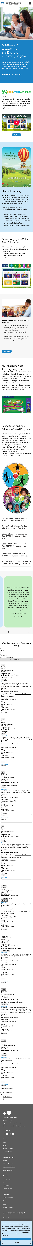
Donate (5, 1160)
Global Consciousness (9, 1170)
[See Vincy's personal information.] (6, 680)
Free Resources (7, 1179)
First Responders (7, 1188)
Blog (4, 1182)
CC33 (3, 734)
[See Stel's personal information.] (5, 841)
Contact (5, 1201)
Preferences (16, 1242)
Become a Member (8, 1164)
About (4, 1142)
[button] (16, 649)
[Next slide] (27, 632)
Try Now (16, 135)
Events (4, 1204)
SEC (3, 787)
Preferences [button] (5, 1235)
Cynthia (4, 1004)
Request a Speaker (8, 1197)
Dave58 (4, 1055)
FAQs (4, 1145)
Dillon (3, 762)
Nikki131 (4, 900)
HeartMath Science (8, 1148)
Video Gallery (6, 1185)
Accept (16, 1239)
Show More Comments (7, 1088)
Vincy (3, 680)
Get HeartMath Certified (9, 1167)
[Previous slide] (8, 632)
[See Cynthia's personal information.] (7, 1004)
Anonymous (5, 950)
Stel (3, 841)
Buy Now (7, 351)
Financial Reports (7, 1152)
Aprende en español (8, 1207)
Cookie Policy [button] (26, 1232)
